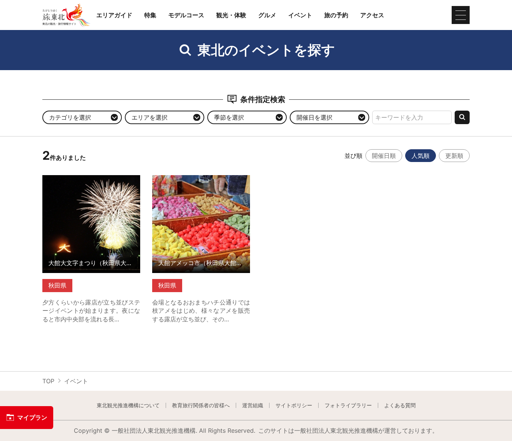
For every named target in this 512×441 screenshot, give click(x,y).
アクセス (372, 15)
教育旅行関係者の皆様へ (201, 405)
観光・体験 (231, 15)
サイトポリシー (293, 405)
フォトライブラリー (348, 405)
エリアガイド (114, 15)
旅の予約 (336, 15)
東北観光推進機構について (128, 405)
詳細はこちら (60, 178)
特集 (150, 15)
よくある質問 (400, 405)
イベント (300, 15)
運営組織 (252, 405)
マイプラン (32, 417)
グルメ (267, 15)
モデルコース (186, 15)
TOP (48, 381)
